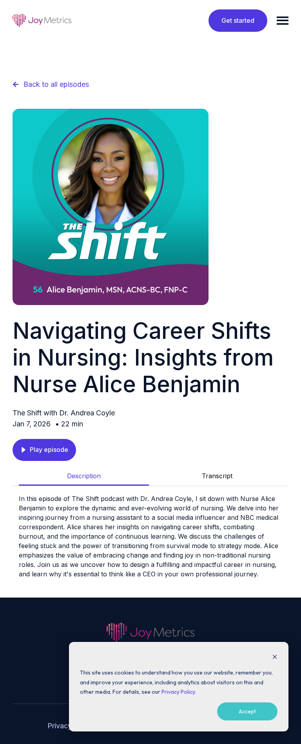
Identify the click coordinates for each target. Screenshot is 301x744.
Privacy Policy (178, 691)
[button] (44, 450)
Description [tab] (84, 476)
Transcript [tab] (217, 476)
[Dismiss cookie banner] (274, 658)
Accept (247, 711)
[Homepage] (42, 20)
